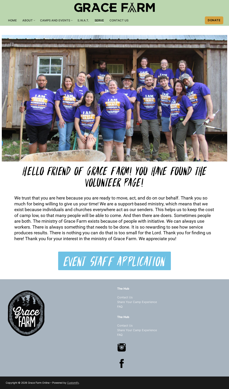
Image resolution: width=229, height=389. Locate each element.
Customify (73, 382)
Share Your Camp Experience (137, 302)
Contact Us (125, 297)
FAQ (120, 306)
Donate (214, 20)
